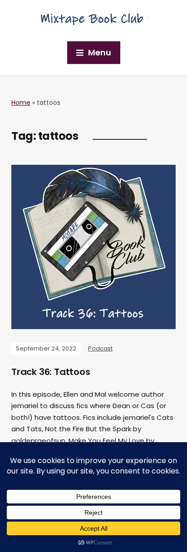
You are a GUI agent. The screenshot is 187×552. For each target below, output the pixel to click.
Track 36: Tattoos (50, 371)
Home (20, 102)
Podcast (100, 348)
